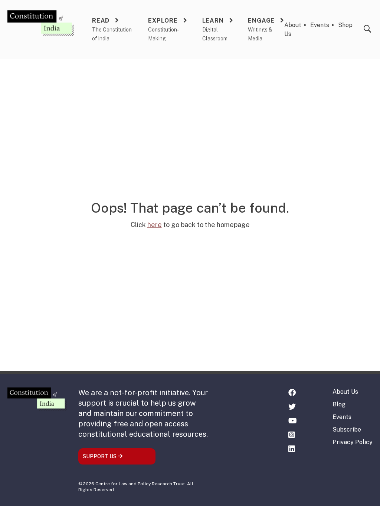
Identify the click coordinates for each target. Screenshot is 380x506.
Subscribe (346, 429)
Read (100, 20)
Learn (213, 20)
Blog (338, 404)
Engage (261, 20)
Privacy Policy (352, 442)
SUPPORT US (100, 456)
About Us (345, 391)
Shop (345, 25)
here (154, 225)
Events (319, 25)
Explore (163, 20)
